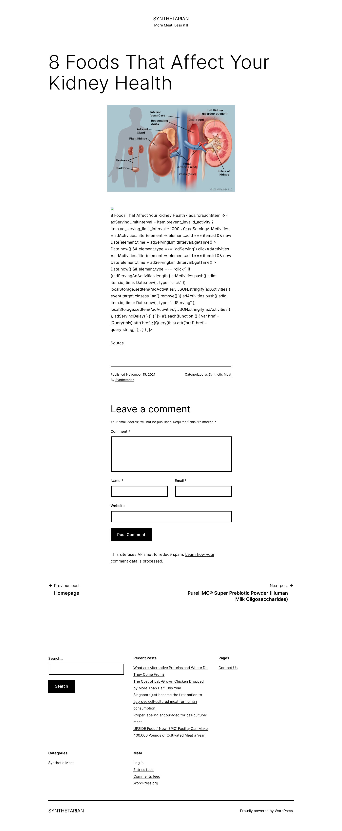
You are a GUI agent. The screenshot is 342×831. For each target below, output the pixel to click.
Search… (55, 658)
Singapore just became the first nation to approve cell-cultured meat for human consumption (167, 701)
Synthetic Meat (220, 374)
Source (117, 343)
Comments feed (146, 776)
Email (180, 481)
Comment (120, 431)
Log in (138, 763)
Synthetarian (171, 19)
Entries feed (143, 770)
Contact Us (228, 668)
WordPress (284, 811)
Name (117, 481)
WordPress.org (145, 783)
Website (118, 506)
